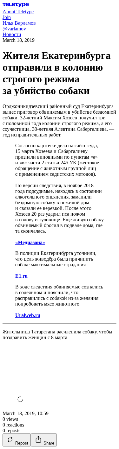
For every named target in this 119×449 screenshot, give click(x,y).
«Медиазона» (30, 242)
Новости (12, 34)
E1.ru (21, 276)
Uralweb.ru (27, 315)
